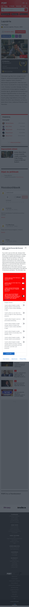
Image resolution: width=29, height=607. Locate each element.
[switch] (23, 278)
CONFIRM (9, 353)
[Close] (26, 248)
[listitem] (14, 275)
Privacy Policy (23, 358)
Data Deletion (6, 358)
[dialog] (14, 303)
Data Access (14, 358)
